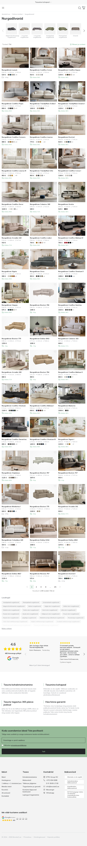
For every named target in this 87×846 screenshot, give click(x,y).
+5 (72, 377)
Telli (43, 752)
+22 (16, 142)
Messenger (50, 790)
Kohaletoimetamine (30, 777)
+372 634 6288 (51, 780)
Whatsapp (50, 793)
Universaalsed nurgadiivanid (51, 602)
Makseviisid (27, 780)
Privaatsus (27, 837)
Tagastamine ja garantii (31, 787)
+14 (44, 410)
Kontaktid (5, 796)
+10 (16, 75)
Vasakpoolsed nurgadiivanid (11, 602)
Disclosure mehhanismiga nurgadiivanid (46, 625)
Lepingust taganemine (31, 795)
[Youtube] (76, 837)
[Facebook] (68, 837)
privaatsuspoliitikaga (18, 745)
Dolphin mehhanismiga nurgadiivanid (42, 621)
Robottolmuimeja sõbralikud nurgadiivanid (52, 618)
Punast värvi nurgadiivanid (11, 614)
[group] (39, 652)
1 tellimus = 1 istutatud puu (12, 783)
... (50, 587)
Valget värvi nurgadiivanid (52, 606)
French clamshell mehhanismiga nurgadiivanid (16, 625)
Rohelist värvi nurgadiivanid (11, 610)
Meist (4, 777)
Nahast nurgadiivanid (34, 606)
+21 (16, 108)
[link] (27, 587)
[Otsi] (79, 8)
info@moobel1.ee (52, 787)
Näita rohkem (7, 629)
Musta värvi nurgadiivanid (30, 614)
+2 (45, 108)
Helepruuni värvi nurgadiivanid (50, 614)
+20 (73, 75)
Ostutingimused (39, 837)
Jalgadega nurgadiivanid (29, 618)
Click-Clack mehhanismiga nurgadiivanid (15, 621)
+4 (44, 175)
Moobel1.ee (6, 14)
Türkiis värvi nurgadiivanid (31, 610)
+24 (73, 276)
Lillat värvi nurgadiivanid (68, 610)
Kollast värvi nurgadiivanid (71, 606)
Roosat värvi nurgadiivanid (10, 618)
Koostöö (5, 790)
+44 (16, 444)
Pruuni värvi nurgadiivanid (71, 614)
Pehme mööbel (17, 14)
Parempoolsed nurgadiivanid (31, 602)
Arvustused (6, 793)
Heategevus (6, 780)
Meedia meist (6, 787)
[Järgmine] (60, 587)
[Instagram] (72, 837)
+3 (72, 142)
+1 (16, 209)
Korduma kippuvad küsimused (29, 791)
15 (55, 587)
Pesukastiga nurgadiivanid (75, 618)
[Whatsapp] (83, 837)
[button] (43, 2)
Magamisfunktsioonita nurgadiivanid (13, 606)
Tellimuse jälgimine (29, 783)
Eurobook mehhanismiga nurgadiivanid (68, 621)
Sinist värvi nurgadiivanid (49, 610)
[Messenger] (79, 837)
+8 (16, 309)
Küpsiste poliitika (53, 837)
